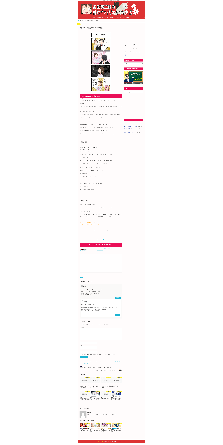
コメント (82, 327)
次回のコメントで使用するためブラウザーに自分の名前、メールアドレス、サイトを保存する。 (98, 354)
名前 (81, 341)
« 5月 (125, 55)
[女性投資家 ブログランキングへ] (83, 249)
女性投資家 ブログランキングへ (85, 250)
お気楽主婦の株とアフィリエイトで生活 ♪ (111, 441)
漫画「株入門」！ (100, 17)
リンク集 (106, 17)
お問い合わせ (112, 17)
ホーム (94, 17)
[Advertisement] (90, 263)
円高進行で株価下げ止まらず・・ (130, 126)
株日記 (82, 277)
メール (81, 345)
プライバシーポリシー (126, 17)
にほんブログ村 (100, 250)
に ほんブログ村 (100, 239)
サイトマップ (119, 17)
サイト (81, 350)
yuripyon (89, 412)
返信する (117, 297)
